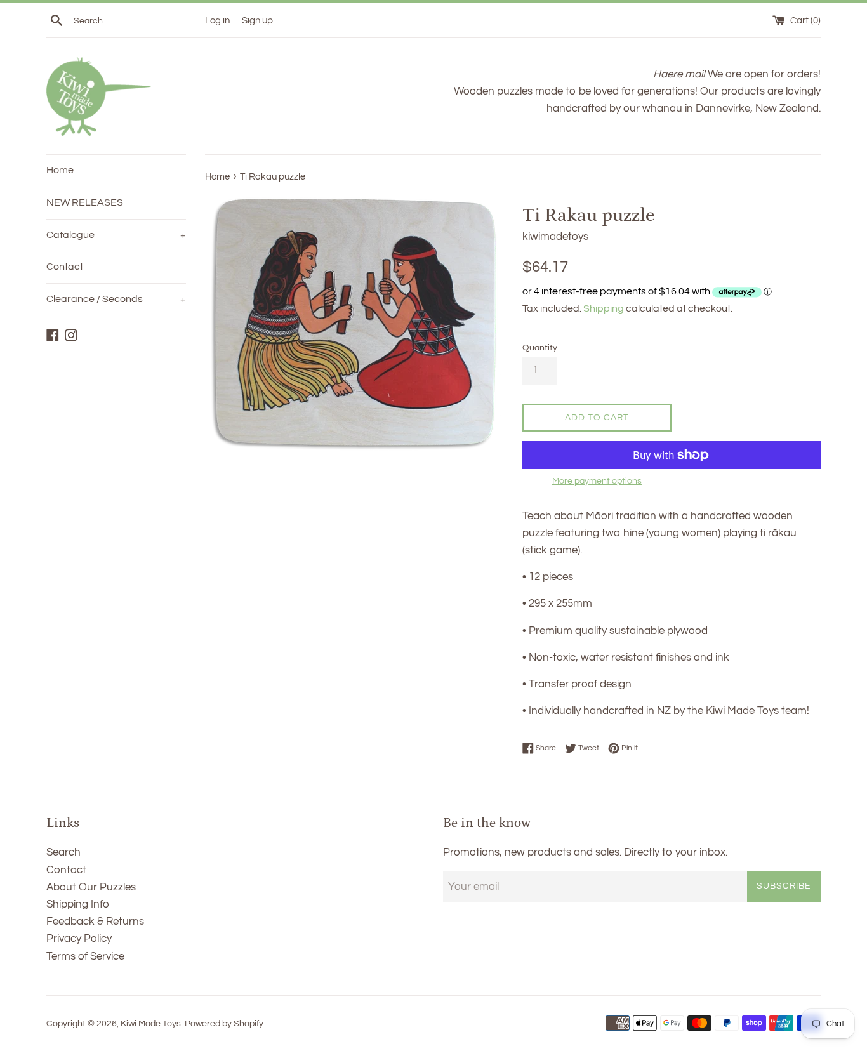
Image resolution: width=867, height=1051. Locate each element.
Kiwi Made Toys (151, 1023)
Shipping (603, 308)
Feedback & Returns (95, 921)
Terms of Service (85, 956)
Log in (217, 20)
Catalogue (116, 235)
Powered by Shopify (224, 1023)
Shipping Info (77, 904)
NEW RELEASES (84, 202)
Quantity (539, 347)
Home (60, 170)
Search (63, 852)
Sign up (257, 20)
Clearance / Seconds (116, 299)
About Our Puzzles (91, 887)
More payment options (597, 481)
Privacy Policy (79, 938)
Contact (64, 266)
